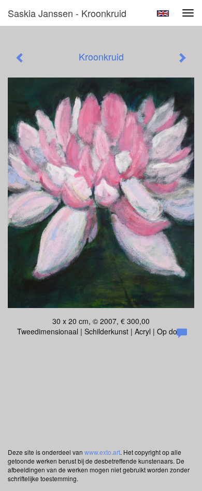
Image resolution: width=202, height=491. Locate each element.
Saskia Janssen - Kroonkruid (67, 13)
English (163, 13)
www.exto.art (102, 452)
